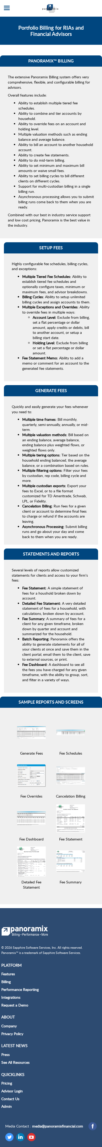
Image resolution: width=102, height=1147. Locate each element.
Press (5, 1054)
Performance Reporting (20, 989)
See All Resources (15, 1062)
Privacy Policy (12, 1033)
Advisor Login (12, 1090)
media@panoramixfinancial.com (57, 1126)
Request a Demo (14, 1005)
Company (9, 1025)
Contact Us (10, 1098)
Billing (6, 981)
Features (8, 973)
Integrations (10, 997)
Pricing (6, 1083)
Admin (6, 1106)
